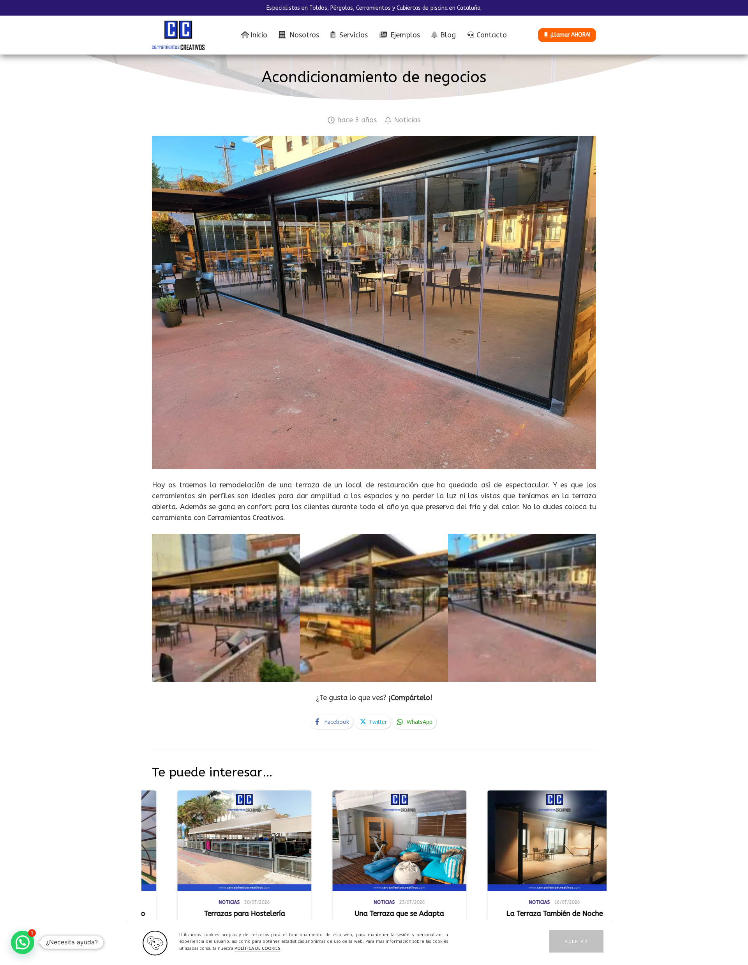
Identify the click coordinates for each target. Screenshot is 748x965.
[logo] (178, 35)
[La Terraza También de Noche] (402, 840)
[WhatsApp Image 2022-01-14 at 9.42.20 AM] (522, 608)
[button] (576, 941)
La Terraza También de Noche (402, 913)
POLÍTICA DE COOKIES (257, 948)
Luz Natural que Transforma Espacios (547, 917)
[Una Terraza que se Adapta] (247, 840)
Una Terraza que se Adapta (247, 913)
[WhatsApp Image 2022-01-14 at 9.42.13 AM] (226, 608)
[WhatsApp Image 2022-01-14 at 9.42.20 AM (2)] (374, 608)
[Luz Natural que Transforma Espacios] (557, 840)
